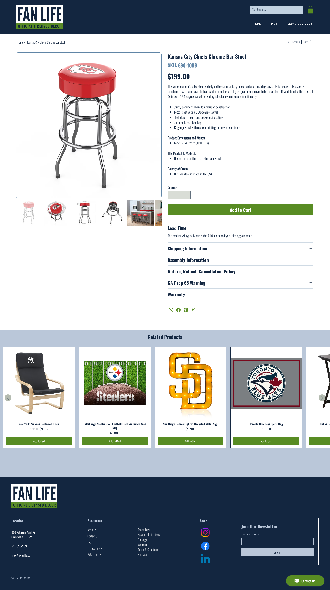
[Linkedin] (205, 559)
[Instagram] (205, 532)
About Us (91, 530)
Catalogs (142, 539)
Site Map (142, 554)
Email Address (251, 534)
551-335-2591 (19, 546)
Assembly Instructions (149, 534)
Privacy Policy (94, 548)
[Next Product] (322, 397)
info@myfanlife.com (21, 555)
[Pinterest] (186, 310)
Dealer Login (144, 529)
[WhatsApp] (171, 310)
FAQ (89, 542)
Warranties (143, 544)
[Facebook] (178, 310)
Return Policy (94, 554)
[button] (310, 9)
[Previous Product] (8, 397)
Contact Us (93, 536)
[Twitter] (193, 310)
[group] (165, 397)
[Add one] (187, 195)
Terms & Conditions (148, 549)
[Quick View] (39, 383)
